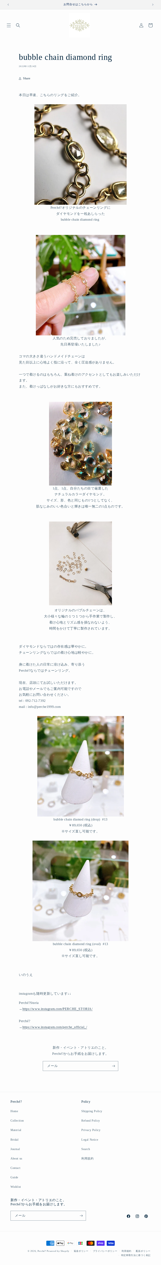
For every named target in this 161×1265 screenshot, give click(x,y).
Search (85, 1149)
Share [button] (26, 78)
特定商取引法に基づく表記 (136, 1255)
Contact (15, 1168)
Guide (14, 1177)
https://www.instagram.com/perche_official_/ (54, 1027)
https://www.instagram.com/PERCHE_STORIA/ (57, 1009)
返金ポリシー (81, 1251)
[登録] (113, 1066)
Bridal (14, 1139)
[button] (8, 25)
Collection (17, 1120)
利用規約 (87, 1158)
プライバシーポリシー (105, 1251)
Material (15, 1130)
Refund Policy (90, 1120)
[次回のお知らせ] (152, 4)
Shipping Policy (91, 1111)
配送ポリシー (143, 1251)
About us (16, 1158)
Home (14, 1111)
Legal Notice (89, 1139)
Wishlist (15, 1186)
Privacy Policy (90, 1130)
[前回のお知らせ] (8, 4)
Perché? (42, 1251)
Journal (15, 1149)
